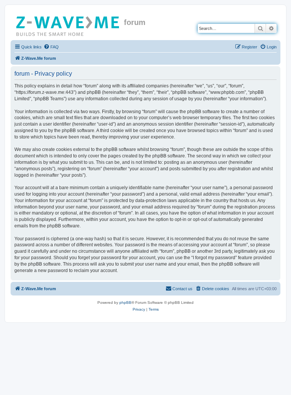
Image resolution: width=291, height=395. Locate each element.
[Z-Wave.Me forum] (68, 24)
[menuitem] (51, 46)
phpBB (125, 302)
